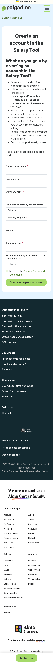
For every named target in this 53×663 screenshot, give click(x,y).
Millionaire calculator (13, 331)
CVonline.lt (8, 560)
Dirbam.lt (8, 574)
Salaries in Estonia (12, 315)
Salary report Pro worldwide (17, 385)
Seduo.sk (32, 529)
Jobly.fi (7, 613)
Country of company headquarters (24, 204)
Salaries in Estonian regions (17, 320)
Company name (14, 192)
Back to (13, 18)
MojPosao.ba (34, 565)
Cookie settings (11, 454)
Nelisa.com (9, 547)
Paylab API (7, 396)
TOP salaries (9, 342)
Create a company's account (26, 282)
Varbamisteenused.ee (13, 597)
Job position (12, 179)
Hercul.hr (32, 574)
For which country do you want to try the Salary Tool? (25, 257)
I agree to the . (27, 273)
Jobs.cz (7, 515)
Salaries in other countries (16, 326)
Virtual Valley (34, 579)
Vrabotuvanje (34, 570)
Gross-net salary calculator (17, 336)
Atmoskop (8, 542)
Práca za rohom (11, 533)
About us (7, 369)
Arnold (31, 515)
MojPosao (32, 560)
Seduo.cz (32, 524)
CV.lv (6, 565)
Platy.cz (32, 533)
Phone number (13, 243)
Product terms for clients (16, 358)
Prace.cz (8, 529)
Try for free (26, 658)
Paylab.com (33, 542)
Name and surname (16, 166)
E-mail (9, 230)
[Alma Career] (26, 629)
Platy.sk (31, 538)
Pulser (31, 584)
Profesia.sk (9, 519)
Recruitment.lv (10, 593)
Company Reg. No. (15, 217)
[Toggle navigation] (47, 8)
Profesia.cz (9, 524)
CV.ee (6, 570)
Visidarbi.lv (8, 579)
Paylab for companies (14, 391)
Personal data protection (16, 447)
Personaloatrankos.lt (13, 588)
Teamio (31, 519)
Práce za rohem (11, 538)
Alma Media (37, 471)
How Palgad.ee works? (14, 364)
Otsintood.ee (10, 584)
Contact (6, 413)
